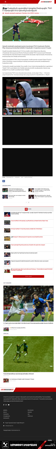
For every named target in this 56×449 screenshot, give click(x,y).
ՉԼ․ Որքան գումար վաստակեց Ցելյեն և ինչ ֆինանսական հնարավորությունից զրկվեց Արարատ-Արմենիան (28, 323)
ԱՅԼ (28, 414)
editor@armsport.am (9, 425)
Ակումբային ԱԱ (9, 177)
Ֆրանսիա (36, 13)
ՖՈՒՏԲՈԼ (9, 5)
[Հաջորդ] (29, 202)
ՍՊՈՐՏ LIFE (30, 416)
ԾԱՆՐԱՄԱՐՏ (30, 410)
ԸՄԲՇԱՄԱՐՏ (6, 418)
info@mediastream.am (15, 430)
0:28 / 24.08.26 (6, 375)
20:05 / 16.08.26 (13, 380)
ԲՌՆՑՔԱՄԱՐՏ (6, 416)
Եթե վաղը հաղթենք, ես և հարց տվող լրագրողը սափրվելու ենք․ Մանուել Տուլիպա (26, 228)
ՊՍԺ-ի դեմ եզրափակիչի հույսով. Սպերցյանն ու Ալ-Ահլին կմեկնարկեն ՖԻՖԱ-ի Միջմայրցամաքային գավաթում (17, 190)
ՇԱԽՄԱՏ (30, 412)
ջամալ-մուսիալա (28, 177)
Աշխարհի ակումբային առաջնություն (19, 5)
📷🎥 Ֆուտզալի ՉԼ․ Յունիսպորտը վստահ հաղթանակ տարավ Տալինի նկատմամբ (27, 236)
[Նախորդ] (26, 202)
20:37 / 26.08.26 (8, 250)
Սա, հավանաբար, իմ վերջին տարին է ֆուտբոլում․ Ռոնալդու (22, 379)
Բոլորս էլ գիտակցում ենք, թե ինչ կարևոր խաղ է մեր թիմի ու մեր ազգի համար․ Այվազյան (28, 244)
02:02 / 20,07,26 (13, 329)
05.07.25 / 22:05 (43, 13)
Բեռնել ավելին (28, 276)
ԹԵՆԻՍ (5, 412)
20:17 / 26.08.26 (8, 258)
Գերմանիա (24, 13)
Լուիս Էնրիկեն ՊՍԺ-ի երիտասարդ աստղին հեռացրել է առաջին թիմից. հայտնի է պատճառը (42, 190)
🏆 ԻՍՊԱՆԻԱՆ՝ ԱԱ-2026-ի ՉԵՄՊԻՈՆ (17, 327)
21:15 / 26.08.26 (8, 242)
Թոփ (29, 13)
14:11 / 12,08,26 (7, 325)
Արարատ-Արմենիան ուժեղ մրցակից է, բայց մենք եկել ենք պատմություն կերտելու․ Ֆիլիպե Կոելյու (29, 220)
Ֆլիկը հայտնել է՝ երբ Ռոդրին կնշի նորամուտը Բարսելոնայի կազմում (24, 252)
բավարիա (17, 177)
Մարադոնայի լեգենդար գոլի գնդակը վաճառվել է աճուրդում (18, 373)
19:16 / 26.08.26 (8, 266)
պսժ (22, 177)
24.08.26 (10, 198)
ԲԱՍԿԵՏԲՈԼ (6, 414)
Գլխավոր (4, 5)
